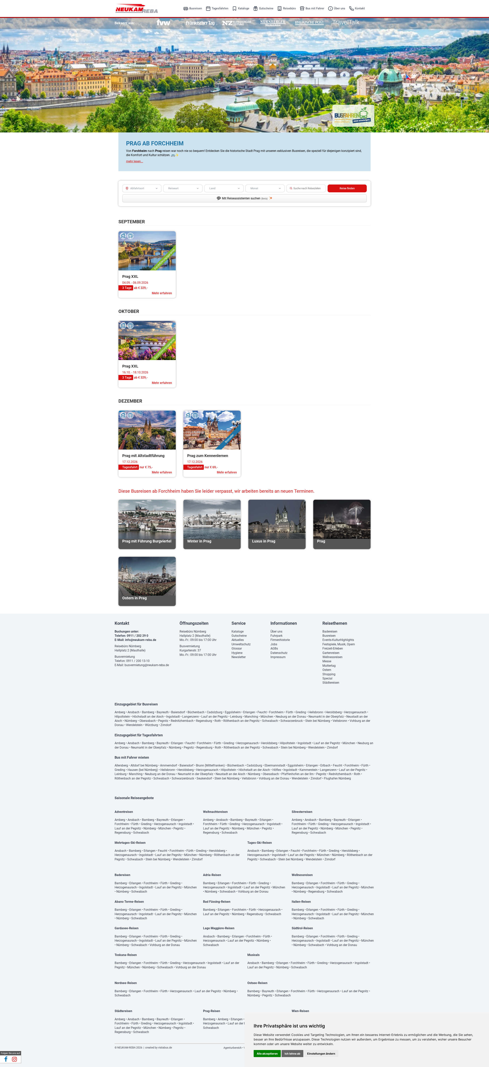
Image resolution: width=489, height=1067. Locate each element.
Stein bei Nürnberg (317, 721)
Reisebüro (289, 8)
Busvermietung (125, 656)
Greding (301, 712)
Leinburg (236, 716)
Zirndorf (165, 725)
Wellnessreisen (332, 657)
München (267, 716)
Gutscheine (266, 8)
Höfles (276, 770)
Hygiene (237, 653)
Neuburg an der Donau (291, 716)
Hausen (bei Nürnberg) (143, 770)
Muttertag (329, 665)
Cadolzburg (214, 712)
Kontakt (360, 8)
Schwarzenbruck (291, 721)
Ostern (326, 670)
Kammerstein (308, 770)
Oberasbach (147, 721)
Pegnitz (163, 721)
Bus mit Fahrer (315, 8)
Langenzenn (190, 716)
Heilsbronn (315, 712)
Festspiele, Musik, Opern (338, 644)
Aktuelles (238, 640)
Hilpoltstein (122, 716)
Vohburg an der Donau (274, 778)
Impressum (278, 657)
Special (327, 678)
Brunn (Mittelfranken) (210, 765)
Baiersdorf (178, 712)
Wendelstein (134, 725)
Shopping (328, 674)
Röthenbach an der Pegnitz (241, 721)
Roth (218, 721)
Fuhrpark (276, 635)
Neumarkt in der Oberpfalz (326, 716)
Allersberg (121, 765)
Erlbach (325, 765)
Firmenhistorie (280, 640)
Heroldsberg (333, 712)
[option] (163, 23)
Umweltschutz (241, 644)
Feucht (262, 712)
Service (239, 623)
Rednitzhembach (182, 721)
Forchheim (276, 712)
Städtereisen (330, 682)
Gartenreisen (330, 653)
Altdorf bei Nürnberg (144, 765)
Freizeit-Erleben (332, 648)
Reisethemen (334, 623)
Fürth (289, 712)
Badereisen (329, 631)
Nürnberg (131, 721)
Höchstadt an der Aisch (148, 716)
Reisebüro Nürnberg (128, 646)
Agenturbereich (232, 1047)
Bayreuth (163, 712)
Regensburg (204, 721)
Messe (326, 661)
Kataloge (243, 8)
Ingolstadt (173, 716)
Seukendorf (204, 778)
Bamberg (148, 712)
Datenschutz (278, 653)
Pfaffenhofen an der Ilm (297, 774)
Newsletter (239, 657)
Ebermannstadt (275, 765)
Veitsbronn (340, 721)
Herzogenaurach (355, 712)
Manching (251, 716)
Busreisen (195, 8)
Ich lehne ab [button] (292, 1053)
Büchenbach (196, 712)
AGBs (274, 648)
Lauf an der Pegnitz (214, 716)
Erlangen (249, 712)
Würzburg (151, 725)
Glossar (237, 648)
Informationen (283, 623)
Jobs (273, 644)
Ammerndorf (168, 765)
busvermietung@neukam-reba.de (147, 665)
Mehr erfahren (162, 293)
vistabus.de (165, 1047)
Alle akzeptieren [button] (267, 1053)
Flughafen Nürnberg (337, 778)
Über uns (339, 8)
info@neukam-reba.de (140, 640)
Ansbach (133, 712)
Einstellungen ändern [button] (321, 1053)
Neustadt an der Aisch (230, 774)
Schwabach (270, 721)
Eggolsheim (233, 712)
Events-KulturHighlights (338, 640)
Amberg (120, 712)
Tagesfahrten (220, 8)
